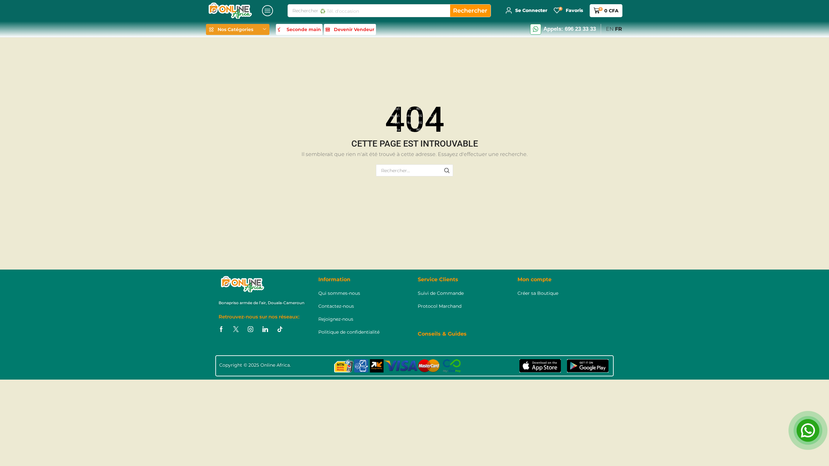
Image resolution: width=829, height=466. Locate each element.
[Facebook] (221, 329)
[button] (267, 10)
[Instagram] (250, 329)
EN (610, 29)
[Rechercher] (447, 170)
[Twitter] (236, 329)
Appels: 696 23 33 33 (569, 29)
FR (618, 29)
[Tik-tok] (280, 329)
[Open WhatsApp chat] (808, 430)
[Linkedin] (265, 329)
